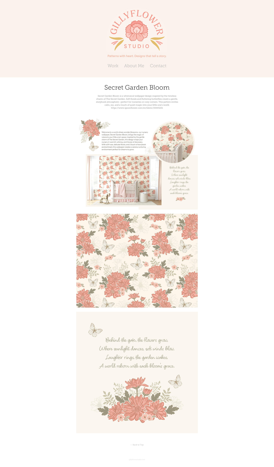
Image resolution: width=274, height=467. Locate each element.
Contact (158, 65)
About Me (134, 65)
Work (113, 65)
